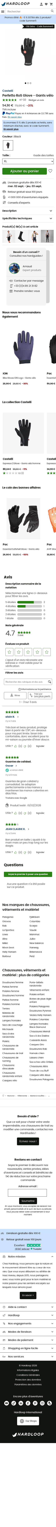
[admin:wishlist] (50, 171)
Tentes (6, 1009)
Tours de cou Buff (39, 1071)
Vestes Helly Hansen (40, 1015)
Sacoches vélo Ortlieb (41, 1062)
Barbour (6, 956)
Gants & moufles (37, 1096)
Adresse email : (28, 1186)
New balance (37, 943)
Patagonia (7, 917)
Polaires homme (11, 1004)
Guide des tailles (43, 155)
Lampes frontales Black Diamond (39, 1025)
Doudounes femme (12, 982)
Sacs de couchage (12, 1025)
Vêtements (22, 1096)
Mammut (34, 934)
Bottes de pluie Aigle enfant (40, 1000)
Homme (10, 1096)
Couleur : (11, 136)
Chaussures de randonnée (10, 1047)
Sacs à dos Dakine (39, 1036)
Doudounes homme (13, 996)
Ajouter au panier (24, 171)
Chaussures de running (10, 1059)
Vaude (33, 930)
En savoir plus (11, 129)
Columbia (35, 921)
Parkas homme (10, 1000)
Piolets (5, 1041)
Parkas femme (10, 987)
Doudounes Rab (38, 1049)
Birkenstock (36, 952)
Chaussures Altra (39, 1066)
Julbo (32, 939)
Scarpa (33, 926)
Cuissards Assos (38, 1040)
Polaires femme (10, 991)
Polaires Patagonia (39, 1006)
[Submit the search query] (52, 11)
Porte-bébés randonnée (36, 984)
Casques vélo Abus (40, 1075)
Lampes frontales (11, 1021)
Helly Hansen (9, 952)
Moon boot (8, 948)
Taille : (6, 155)
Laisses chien (37, 1058)
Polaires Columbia (39, 1020)
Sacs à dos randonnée (8, 1035)
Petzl (32, 956)
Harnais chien (37, 1053)
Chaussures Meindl (40, 1032)
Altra (4, 939)
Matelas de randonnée (8, 1014)
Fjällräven (35, 917)
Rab (4, 926)
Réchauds (7, 1029)
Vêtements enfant (39, 990)
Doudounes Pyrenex (40, 1011)
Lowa (5, 934)
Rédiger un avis (36, 100)
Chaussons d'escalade (8, 1067)
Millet (5, 943)
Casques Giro (37, 1045)
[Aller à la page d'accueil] (4, 1096)
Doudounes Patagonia (42, 1079)
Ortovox (6, 921)
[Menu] (3, 12)
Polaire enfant (37, 994)
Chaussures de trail (12, 1053)
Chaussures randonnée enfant (12, 1074)
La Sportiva (8, 930)
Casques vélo (9, 1081)
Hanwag (34, 948)
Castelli (7, 91)
